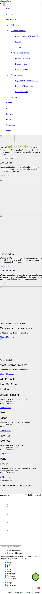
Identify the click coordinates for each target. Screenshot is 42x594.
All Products (15, 25)
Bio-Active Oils (21, 64)
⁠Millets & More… (17, 97)
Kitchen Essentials (18, 31)
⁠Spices (18, 47)
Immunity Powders (22, 58)
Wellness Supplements (20, 53)
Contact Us (10, 125)
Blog (8, 108)
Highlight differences (15, 553)
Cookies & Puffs (21, 92)
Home (8, 8)
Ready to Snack (17, 75)
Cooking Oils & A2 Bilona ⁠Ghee (27, 36)
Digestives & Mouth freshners (27, 81)
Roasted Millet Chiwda (24, 86)
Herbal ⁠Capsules (22, 69)
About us (9, 14)
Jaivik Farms (19, 495)
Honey (17, 42)
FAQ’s (8, 119)
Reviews (9, 114)
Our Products (11, 20)
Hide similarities (13, 551)
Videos (9, 103)
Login (8, 131)
